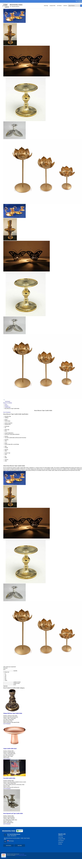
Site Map (60, 843)
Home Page (46, 5)
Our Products (59, 5)
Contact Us (65, 5)
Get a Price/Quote (6, 412)
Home (6, 404)
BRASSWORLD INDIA (16, 5)
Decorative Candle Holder (9, 778)
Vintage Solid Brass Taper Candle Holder (12, 713)
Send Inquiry (7, 401)
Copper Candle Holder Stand (10, 748)
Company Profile (52, 5)
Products (6, 405)
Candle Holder (7, 407)
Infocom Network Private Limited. (21, 855)
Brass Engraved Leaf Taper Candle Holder (13, 813)
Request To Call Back (7, 402)
